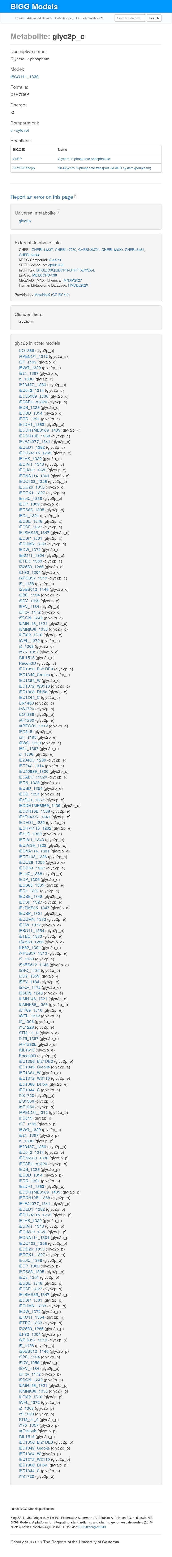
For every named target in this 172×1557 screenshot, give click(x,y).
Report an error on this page (42, 196)
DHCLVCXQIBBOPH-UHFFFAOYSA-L (65, 270)
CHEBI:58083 (29, 254)
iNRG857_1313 (33, 578)
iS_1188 (27, 583)
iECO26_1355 (32, 487)
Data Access (64, 18)
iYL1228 (27, 1027)
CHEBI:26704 (88, 249)
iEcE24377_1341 (35, 441)
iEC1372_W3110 (35, 686)
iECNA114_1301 (35, 475)
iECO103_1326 (33, 481)
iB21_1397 (29, 373)
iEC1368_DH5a (33, 691)
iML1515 (27, 657)
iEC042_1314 (32, 390)
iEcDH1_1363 (32, 424)
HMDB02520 (78, 285)
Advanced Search (39, 18)
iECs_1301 (29, 515)
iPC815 (26, 731)
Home (19, 18)
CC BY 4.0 (60, 294)
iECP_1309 (30, 504)
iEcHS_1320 (31, 458)
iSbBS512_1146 (34, 589)
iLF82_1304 (30, 572)
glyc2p (25, 220)
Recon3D (28, 663)
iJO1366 (27, 350)
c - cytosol (19, 130)
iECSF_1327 (31, 526)
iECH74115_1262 (35, 452)
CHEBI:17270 (65, 249)
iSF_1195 (28, 362)
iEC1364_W (30, 680)
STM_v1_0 (29, 1032)
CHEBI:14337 (42, 249)
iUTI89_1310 (31, 634)
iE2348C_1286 (33, 384)
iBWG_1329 (30, 367)
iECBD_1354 (31, 413)
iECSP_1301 (31, 538)
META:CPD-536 (44, 275)
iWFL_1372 (30, 640)
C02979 (55, 259)
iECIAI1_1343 (32, 464)
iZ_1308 (27, 646)
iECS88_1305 (32, 509)
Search (154, 18)
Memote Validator (88, 18)
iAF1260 (27, 720)
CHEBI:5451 (134, 249)
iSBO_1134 (30, 594)
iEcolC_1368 (31, 498)
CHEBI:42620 (112, 249)
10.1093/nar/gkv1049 (91, 1527)
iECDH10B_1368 (35, 435)
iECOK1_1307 (32, 492)
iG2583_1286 (32, 566)
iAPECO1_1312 (34, 356)
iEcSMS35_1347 (35, 532)
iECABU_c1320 (33, 401)
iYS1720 (27, 708)
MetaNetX (42, 294)
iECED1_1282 (32, 447)
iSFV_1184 (29, 606)
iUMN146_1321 (33, 623)
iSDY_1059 (29, 600)
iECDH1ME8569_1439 (40, 430)
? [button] (76, 196)
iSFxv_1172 (30, 612)
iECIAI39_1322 (33, 469)
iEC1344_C (30, 697)
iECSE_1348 (31, 521)
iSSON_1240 (31, 617)
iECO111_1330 (24, 76)
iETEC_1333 (31, 561)
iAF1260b (28, 1044)
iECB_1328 (30, 407)
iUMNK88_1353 (34, 629)
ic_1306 (26, 378)
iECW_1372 (30, 549)
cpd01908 (55, 264)
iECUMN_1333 (33, 543)
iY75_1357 (29, 651)
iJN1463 (27, 703)
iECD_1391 (30, 418)
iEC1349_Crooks (35, 674)
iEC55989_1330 (34, 396)
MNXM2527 (73, 280)
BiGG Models (34, 6)
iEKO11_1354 (32, 555)
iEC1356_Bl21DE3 (36, 668)
